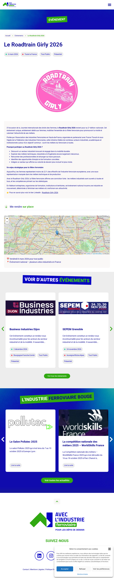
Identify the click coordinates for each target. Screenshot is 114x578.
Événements (19, 36)
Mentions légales (82, 574)
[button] (109, 549)
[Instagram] (51, 555)
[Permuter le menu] (109, 4)
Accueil (7, 36)
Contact (26, 569)
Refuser (82, 569)
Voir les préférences (101, 569)
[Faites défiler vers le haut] (57, 501)
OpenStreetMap (97, 254)
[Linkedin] (39, 555)
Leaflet (88, 254)
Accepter (65, 569)
